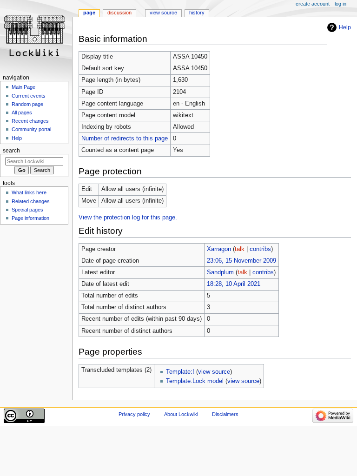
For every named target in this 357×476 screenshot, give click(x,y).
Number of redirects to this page (124, 138)
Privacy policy (134, 414)
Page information (30, 218)
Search (11, 150)
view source (214, 372)
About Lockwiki (181, 414)
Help (345, 27)
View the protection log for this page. (128, 217)
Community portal (31, 129)
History (197, 12)
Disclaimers (225, 414)
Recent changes (30, 121)
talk (240, 249)
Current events (29, 96)
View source (163, 12)
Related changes (31, 201)
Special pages (27, 209)
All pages (22, 112)
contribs (260, 249)
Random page (27, 104)
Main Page (23, 87)
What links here (29, 192)
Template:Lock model (195, 381)
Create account (313, 4)
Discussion (119, 12)
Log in (340, 4)
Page (89, 12)
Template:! (180, 372)
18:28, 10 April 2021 (233, 284)
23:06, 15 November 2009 (241, 261)
